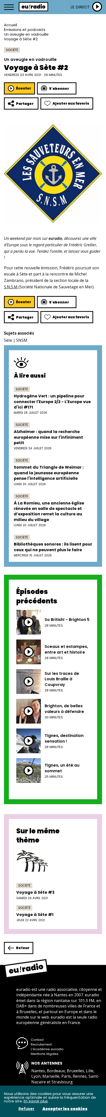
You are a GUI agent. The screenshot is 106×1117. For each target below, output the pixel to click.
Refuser (26, 1109)
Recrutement (41, 1044)
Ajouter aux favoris (71, 103)
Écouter (23, 88)
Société (12, 50)
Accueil (10, 24)
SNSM (21, 340)
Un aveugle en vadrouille (26, 34)
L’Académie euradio (47, 1049)
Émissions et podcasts (24, 29)
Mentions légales (44, 1053)
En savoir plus (36, 1101)
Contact (37, 1039)
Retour (22, 947)
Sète (8, 340)
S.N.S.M (11, 287)
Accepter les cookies (65, 1109)
